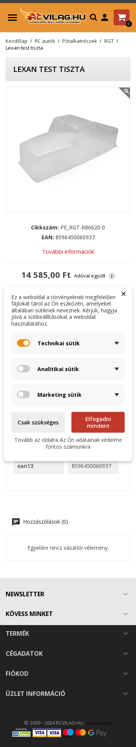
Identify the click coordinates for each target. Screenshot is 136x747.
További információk (68, 251)
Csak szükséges (38, 422)
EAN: (48, 237)
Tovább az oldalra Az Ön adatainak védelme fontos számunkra (68, 443)
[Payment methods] (68, 732)
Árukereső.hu (99, 723)
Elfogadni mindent (98, 422)
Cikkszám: (45, 227)
